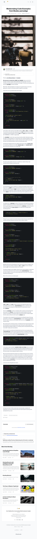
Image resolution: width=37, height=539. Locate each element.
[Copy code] (32, 93)
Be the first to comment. (21, 427)
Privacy (18, 526)
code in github (15, 207)
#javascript (5, 415)
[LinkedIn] (14, 68)
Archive (15, 526)
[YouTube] (19, 519)
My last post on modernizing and (13, 80)
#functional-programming (13, 415)
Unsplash (18, 78)
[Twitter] (14, 519)
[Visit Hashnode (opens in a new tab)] (18, 534)
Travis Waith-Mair (9, 68)
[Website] (20, 519)
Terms (22, 526)
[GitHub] (16, 519)
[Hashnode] (22, 519)
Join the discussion (30, 424)
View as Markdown (27, 13)
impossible (12, 359)
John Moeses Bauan (11, 78)
